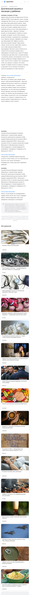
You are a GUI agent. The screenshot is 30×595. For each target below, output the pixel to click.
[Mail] (5, 1)
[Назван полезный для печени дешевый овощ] (15, 399)
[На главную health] (9, 1)
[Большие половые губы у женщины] (15, 466)
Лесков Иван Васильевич (14, 75)
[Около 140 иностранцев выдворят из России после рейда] (15, 376)
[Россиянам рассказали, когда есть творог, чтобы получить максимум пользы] (15, 331)
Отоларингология (13, 6)
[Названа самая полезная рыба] (15, 240)
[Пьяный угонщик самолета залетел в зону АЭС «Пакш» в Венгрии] (15, 534)
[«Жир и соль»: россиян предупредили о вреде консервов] (15, 557)
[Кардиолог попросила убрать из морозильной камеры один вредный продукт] (15, 353)
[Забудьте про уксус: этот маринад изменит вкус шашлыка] (15, 489)
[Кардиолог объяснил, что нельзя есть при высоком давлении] (15, 421)
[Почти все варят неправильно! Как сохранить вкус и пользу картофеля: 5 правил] (15, 579)
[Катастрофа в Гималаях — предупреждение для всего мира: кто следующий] (15, 263)
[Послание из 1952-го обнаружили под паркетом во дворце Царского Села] (15, 444)
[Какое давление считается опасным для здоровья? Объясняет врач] (15, 285)
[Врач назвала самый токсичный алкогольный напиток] (15, 512)
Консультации (4, 6)
